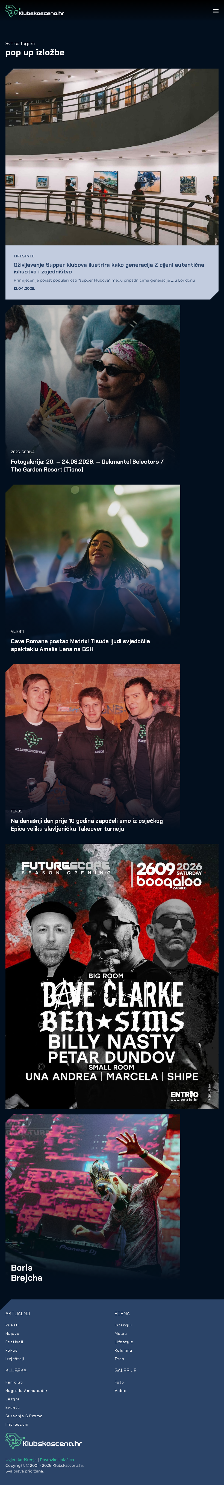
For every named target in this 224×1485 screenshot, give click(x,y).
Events (12, 1407)
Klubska (15, 1370)
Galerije (126, 1370)
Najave (12, 1333)
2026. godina (23, 451)
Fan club (14, 1382)
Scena (122, 1314)
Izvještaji (14, 1358)
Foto (119, 1382)
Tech (120, 1358)
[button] (216, 11)
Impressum (17, 1424)
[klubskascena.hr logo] (43, 1440)
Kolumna (123, 1350)
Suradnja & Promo (24, 1415)
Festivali (14, 1341)
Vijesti (17, 631)
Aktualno (17, 1314)
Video (120, 1390)
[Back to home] (34, 11)
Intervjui (123, 1325)
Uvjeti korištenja (21, 1459)
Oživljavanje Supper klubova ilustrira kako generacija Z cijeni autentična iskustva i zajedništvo (109, 268)
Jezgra (12, 1399)
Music (121, 1333)
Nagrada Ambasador (26, 1390)
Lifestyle (24, 256)
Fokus (16, 811)
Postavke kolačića (57, 1459)
